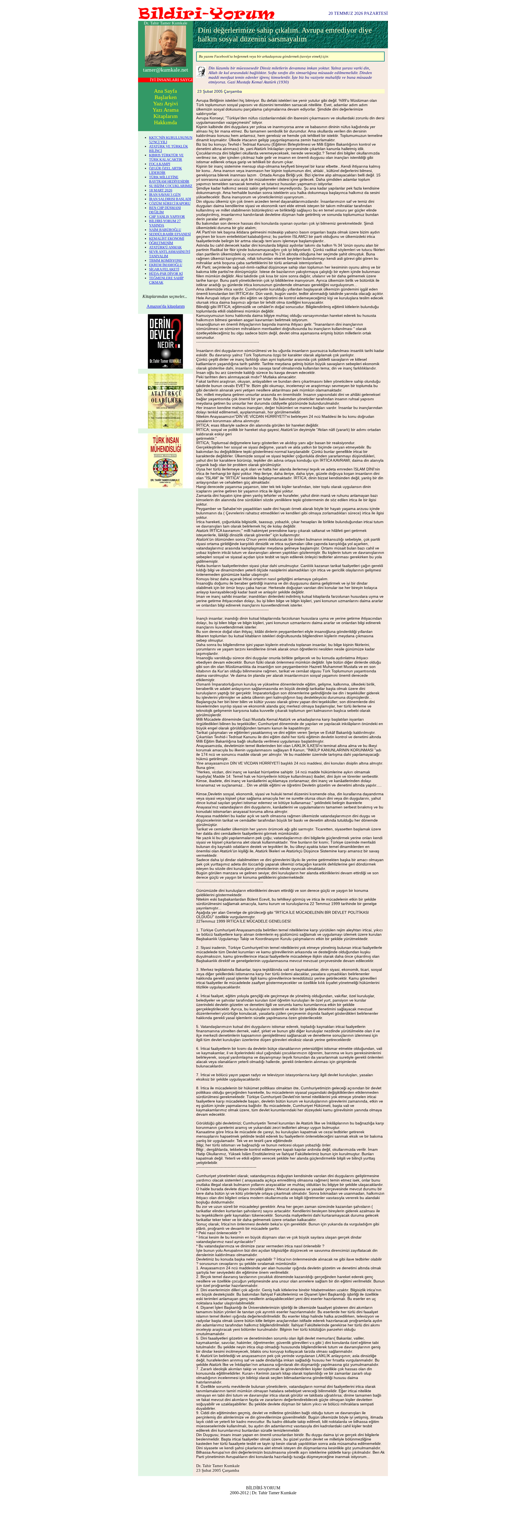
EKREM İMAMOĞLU (165, 265)
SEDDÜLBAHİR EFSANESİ (170, 234)
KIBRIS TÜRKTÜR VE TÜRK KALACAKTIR (166, 157)
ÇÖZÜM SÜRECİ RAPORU (169, 203)
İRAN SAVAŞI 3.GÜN (165, 195)
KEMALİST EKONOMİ (166, 238)
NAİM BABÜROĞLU (165, 230)
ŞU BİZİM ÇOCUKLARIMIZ (170, 186)
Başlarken (166, 97)
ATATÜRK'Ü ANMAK (165, 247)
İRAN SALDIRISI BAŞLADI (170, 199)
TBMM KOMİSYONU (165, 260)
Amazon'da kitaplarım (166, 306)
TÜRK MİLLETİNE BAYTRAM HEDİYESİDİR (169, 179)
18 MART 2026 (160, 190)
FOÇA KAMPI (159, 164)
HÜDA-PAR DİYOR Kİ (166, 274)
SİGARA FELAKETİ (164, 269)
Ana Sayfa (165, 91)
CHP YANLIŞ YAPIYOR (167, 217)
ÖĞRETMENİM (161, 243)
